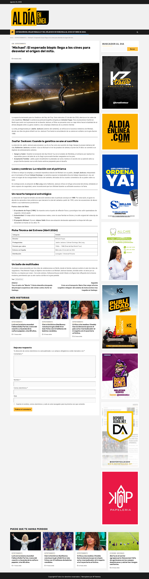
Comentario (18, 354)
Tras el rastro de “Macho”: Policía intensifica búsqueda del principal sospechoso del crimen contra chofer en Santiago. (32, 286)
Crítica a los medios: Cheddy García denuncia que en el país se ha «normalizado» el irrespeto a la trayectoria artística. (84, 329)
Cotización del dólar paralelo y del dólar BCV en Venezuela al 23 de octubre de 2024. (51, 32)
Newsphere (85, 577)
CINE (13, 43)
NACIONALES (120, 553)
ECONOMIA (113, 553)
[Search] (137, 32)
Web (15, 396)
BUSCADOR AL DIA (113, 44)
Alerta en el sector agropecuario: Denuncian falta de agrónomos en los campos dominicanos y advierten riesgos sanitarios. (123, 560)
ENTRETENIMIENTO (20, 43)
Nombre (17, 380)
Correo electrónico (21, 388)
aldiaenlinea (19, 279)
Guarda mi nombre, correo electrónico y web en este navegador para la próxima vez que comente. (50, 404)
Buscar (132, 49)
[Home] (12, 32)
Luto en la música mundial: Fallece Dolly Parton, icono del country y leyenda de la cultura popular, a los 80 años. (24, 328)
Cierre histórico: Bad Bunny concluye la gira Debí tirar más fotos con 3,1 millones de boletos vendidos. (54, 328)
